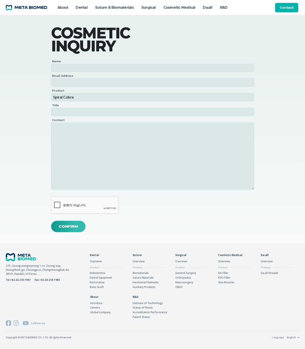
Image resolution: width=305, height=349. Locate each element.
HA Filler (223, 273)
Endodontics (97, 273)
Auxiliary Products (144, 287)
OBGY (179, 287)
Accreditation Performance (150, 312)
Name (56, 61)
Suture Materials (143, 277)
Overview (96, 261)
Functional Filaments (146, 282)
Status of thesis (143, 307)
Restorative (97, 282)
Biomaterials (141, 273)
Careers (95, 307)
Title (55, 105)
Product (58, 90)
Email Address (62, 76)
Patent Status (141, 317)
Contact (287, 7)
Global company (100, 312)
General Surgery (185, 273)
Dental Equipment (101, 277)
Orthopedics (183, 277)
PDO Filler (224, 277)
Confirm (68, 226)
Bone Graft (97, 287)
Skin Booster (226, 282)
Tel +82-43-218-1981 (18, 280)
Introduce (96, 303)
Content (58, 120)
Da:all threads (269, 273)
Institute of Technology (148, 303)
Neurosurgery (184, 282)
